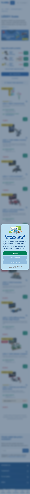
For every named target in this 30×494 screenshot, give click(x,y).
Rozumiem (15, 253)
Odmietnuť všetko (15, 262)
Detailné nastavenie (15, 257)
